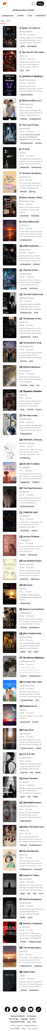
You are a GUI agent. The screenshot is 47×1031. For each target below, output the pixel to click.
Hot (2, 21)
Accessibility (15, 1029)
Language (24, 1019)
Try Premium (31, 1016)
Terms (12, 1026)
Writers (32, 1019)
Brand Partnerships (17, 1022)
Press (35, 1022)
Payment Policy (31, 1026)
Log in (40, 4)
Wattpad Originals (18, 1016)
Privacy (20, 1026)
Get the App (13, 1019)
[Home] (16, 3)
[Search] (33, 3)
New (8, 21)
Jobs (29, 1022)
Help (23, 1029)
